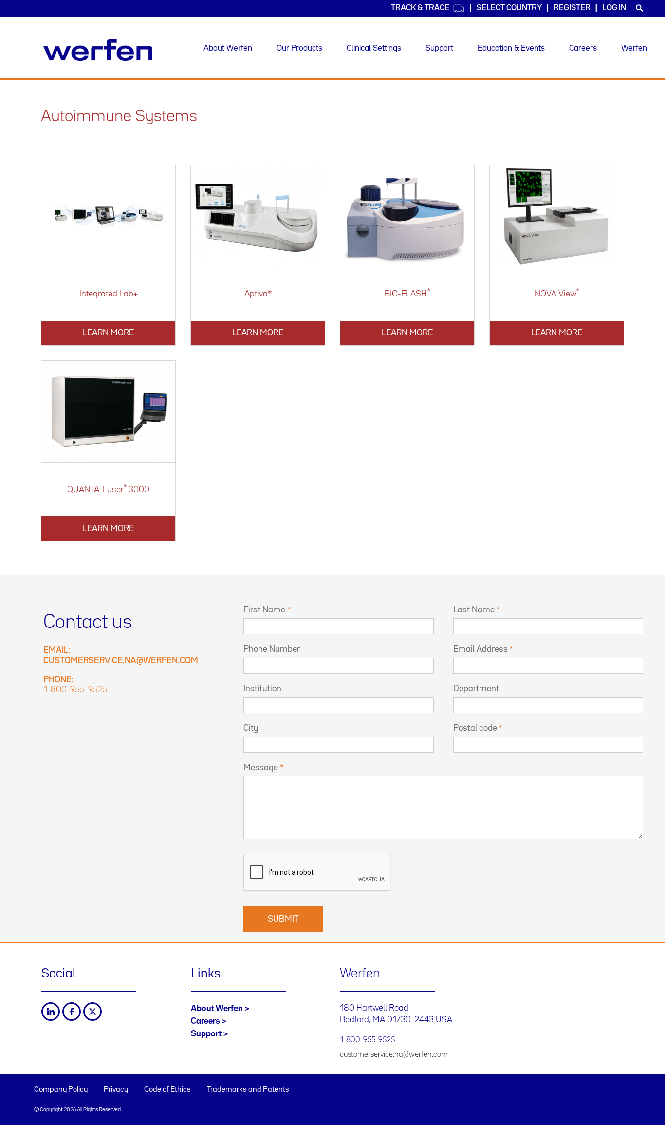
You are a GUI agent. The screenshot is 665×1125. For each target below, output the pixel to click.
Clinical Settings (374, 48)
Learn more (108, 333)
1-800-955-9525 (75, 690)
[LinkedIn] (50, 1011)
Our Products (299, 48)
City (251, 728)
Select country (509, 8)
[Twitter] (92, 1011)
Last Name (474, 610)
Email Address (480, 649)
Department (476, 689)
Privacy (116, 1090)
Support (439, 48)
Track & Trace (420, 8)
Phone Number (271, 649)
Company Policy (61, 1090)
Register (572, 8)
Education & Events (511, 48)
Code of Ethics (167, 1090)
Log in (614, 8)
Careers (583, 48)
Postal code (475, 728)
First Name (264, 610)
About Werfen (227, 48)
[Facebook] (71, 1011)
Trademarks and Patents (248, 1090)
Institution (262, 689)
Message (260, 768)
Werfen (634, 48)
